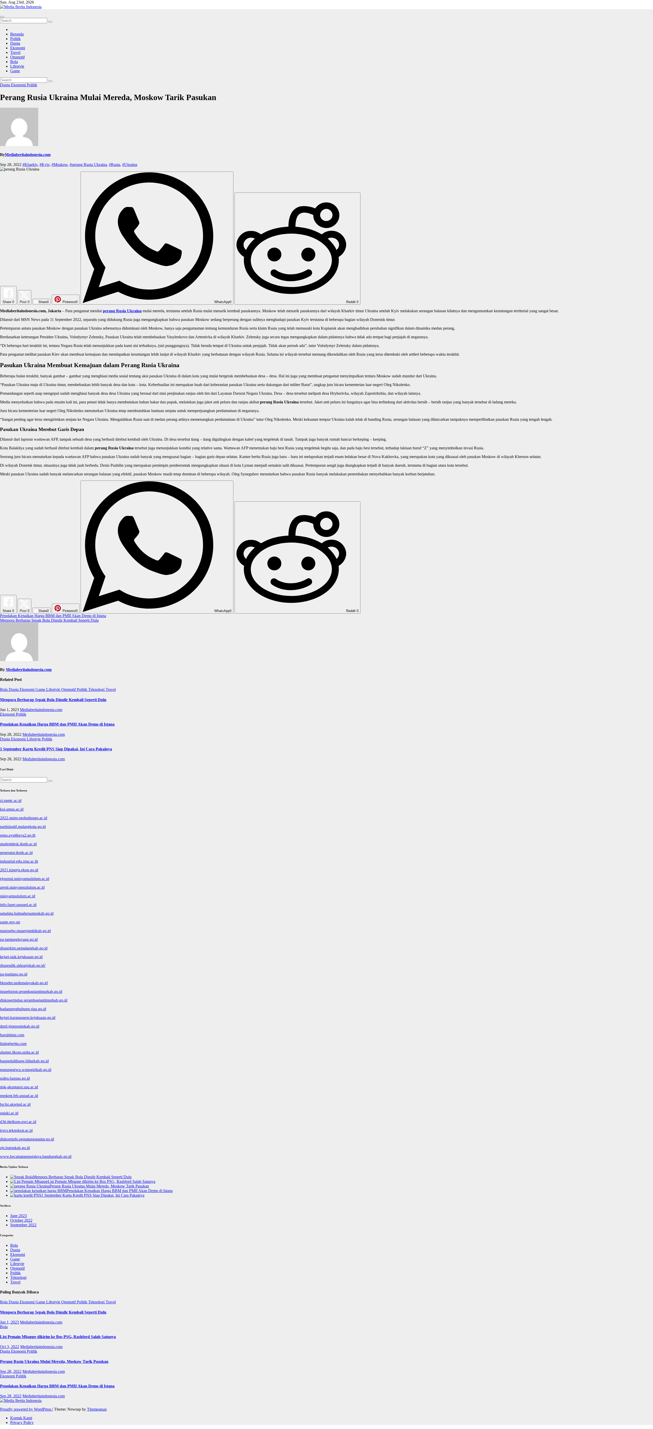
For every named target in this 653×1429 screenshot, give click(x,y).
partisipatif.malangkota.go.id (23, 826)
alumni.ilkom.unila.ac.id (19, 1052)
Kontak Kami (21, 1418)
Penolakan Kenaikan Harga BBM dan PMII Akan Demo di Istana (53, 616)
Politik (15, 39)
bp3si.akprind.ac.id (15, 1104)
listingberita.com (13, 1043)
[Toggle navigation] (2, 17)
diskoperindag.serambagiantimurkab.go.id (33, 1000)
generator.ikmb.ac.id (16, 852)
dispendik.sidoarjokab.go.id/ (22, 965)
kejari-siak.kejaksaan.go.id (21, 957)
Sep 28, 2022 (10, 1371)
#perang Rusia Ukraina (88, 164)
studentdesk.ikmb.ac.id (18, 844)
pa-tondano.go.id (13, 974)
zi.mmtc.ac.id (10, 800)
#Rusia (114, 164)
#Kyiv (44, 164)
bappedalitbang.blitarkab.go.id (24, 1061)
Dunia (15, 43)
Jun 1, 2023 (9, 1322)
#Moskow (60, 164)
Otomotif (17, 57)
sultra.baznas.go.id (15, 1078)
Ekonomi (17, 48)
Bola (14, 61)
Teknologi (97, 689)
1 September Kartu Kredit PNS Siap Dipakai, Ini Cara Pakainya (56, 749)
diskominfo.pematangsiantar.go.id (27, 1139)
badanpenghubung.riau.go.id (23, 1009)
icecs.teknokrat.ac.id (16, 1130)
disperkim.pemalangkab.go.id (23, 948)
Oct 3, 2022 (9, 1346)
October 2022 (21, 1220)
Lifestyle (17, 66)
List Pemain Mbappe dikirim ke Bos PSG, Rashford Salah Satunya (58, 1337)
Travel (15, 52)
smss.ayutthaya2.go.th (17, 835)
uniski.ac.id (9, 1113)
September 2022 (23, 1225)
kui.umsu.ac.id (11, 809)
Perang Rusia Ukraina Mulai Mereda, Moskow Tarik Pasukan (54, 1361)
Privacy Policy (22, 1422)
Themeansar (96, 1409)
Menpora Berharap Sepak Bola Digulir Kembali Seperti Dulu (49, 620)
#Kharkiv (29, 164)
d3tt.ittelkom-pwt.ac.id (18, 1122)
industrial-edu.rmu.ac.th (19, 861)
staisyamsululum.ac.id (17, 896)
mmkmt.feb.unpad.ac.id (19, 1096)
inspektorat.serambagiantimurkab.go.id (31, 991)
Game (15, 71)
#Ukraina (129, 164)
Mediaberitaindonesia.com (28, 154)
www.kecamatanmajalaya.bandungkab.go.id (35, 1156)
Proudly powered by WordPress (26, 1409)
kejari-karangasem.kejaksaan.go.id (27, 1017)
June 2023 (18, 1216)
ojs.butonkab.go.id (15, 1148)
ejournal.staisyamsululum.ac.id (24, 878)
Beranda (17, 34)
